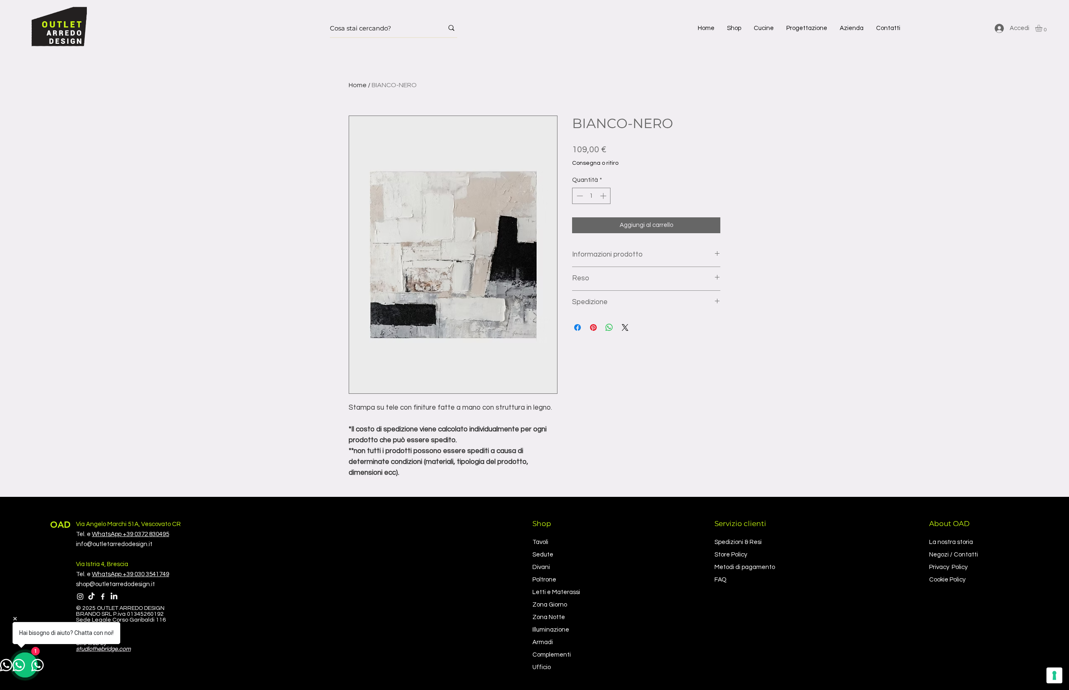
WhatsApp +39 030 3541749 (130, 574)
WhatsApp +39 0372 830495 (130, 534)
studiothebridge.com (103, 649)
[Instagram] (80, 596)
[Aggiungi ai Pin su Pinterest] (593, 327)
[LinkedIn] (114, 596)
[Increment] (604, 196)
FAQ (720, 580)
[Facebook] (103, 596)
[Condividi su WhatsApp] (609, 327)
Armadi (542, 642)
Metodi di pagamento (744, 567)
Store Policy (730, 554)
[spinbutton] (591, 196)
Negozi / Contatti (953, 554)
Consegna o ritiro (595, 163)
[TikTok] (91, 596)
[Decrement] (579, 196)
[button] (734, 28)
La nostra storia (951, 542)
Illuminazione (550, 630)
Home (358, 85)
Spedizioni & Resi (738, 542)
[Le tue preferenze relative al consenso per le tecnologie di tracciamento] (1054, 675)
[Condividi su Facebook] (577, 327)
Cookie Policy (947, 580)
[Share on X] (625, 327)
